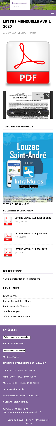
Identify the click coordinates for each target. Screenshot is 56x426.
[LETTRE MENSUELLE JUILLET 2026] (7, 223)
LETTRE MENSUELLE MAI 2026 (31, 249)
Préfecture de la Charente (16, 306)
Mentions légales (11, 357)
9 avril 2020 (11, 32)
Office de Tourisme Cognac (17, 316)
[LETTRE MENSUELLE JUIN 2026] (7, 239)
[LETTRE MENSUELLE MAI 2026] (7, 255)
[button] (51, 12)
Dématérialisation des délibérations (22, 278)
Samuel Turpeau (29, 32)
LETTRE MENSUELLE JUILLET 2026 (33, 217)
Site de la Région (11, 311)
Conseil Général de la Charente (18, 300)
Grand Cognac (10, 295)
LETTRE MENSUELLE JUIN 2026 (31, 233)
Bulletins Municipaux (18, 210)
